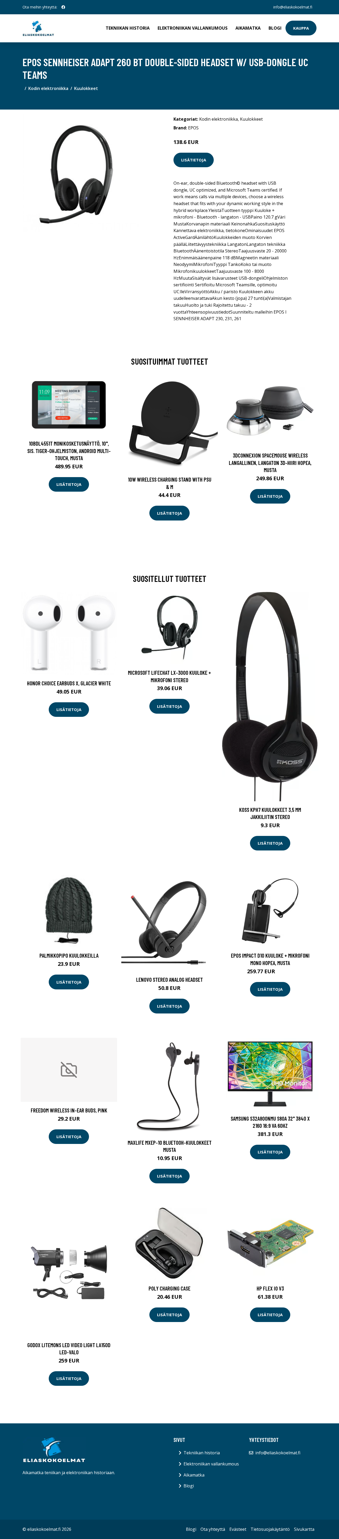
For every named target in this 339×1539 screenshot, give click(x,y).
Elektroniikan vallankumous (193, 28)
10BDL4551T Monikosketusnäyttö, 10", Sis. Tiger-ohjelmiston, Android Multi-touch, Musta (69, 450)
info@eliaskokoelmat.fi (292, 7)
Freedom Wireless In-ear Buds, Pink (69, 1110)
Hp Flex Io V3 (270, 1288)
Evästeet (237, 1529)
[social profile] (63, 7)
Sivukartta (304, 1529)
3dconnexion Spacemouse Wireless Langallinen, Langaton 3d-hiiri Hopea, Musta (270, 462)
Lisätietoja (193, 159)
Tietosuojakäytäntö (270, 1529)
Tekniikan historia (128, 28)
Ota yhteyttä (212, 1529)
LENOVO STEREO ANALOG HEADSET (169, 979)
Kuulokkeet (86, 88)
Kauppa (301, 28)
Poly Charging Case (169, 1288)
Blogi (275, 28)
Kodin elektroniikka (48, 88)
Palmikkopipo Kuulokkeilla (69, 955)
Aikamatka (248, 28)
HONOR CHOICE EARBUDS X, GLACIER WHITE (69, 683)
